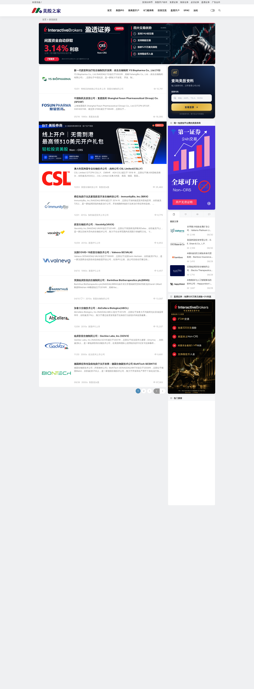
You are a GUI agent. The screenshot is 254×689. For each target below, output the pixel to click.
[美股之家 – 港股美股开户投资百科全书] (46, 10)
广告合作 (216, 2)
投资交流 (162, 10)
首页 (109, 10)
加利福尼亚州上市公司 (98, 215)
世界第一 (195, 426)
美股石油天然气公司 (195, 501)
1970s (174, 413)
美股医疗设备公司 (189, 484)
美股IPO (120, 10)
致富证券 (184, 2)
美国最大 (175, 457)
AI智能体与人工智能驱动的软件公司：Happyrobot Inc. (199, 284)
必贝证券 (195, 2)
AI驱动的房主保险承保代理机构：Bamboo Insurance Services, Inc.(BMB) (199, 257)
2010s (84, 215)
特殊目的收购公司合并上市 (93, 88)
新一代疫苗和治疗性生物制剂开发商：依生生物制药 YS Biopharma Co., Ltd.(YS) (117, 70)
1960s (200, 462)
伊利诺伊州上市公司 (180, 422)
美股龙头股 (94, 116)
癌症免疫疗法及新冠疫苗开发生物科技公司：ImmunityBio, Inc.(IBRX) (111, 196)
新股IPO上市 (94, 243)
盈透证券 (205, 2)
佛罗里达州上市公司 (181, 418)
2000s (84, 354)
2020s (192, 404)
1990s (84, 116)
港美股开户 (133, 10)
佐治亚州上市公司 (96, 354)
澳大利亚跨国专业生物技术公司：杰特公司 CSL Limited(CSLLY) (108, 168)
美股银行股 (197, 435)
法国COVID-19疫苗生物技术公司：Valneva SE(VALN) (103, 252)
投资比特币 (147, 2)
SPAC (186, 10)
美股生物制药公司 (115, 88)
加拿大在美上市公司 (181, 439)
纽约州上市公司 (190, 492)
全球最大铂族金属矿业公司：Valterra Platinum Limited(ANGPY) (199, 230)
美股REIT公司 (198, 466)
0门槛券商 (148, 10)
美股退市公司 (179, 404)
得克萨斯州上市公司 (190, 413)
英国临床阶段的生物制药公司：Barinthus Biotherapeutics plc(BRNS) (112, 280)
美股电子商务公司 (203, 479)
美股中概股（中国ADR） (184, 475)
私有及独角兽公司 (182, 462)
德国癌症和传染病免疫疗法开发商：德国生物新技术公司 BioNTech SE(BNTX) (115, 363)
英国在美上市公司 (179, 435)
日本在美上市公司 (179, 426)
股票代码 (174, 92)
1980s (174, 483)
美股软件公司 (179, 409)
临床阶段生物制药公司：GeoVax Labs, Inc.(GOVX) (101, 335)
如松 (196, 10)
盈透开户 (175, 10)
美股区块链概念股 (197, 409)
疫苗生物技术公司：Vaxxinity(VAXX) (94, 224)
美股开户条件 (161, 2)
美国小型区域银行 (179, 448)
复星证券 (174, 2)
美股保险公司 (177, 501)
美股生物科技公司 (89, 187)
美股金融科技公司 (180, 470)
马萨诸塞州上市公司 (181, 479)
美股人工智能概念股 (181, 431)
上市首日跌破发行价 (180, 466)
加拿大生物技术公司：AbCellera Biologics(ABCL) (101, 308)
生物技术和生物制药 (52, 72)
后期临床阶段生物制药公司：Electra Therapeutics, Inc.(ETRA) (200, 270)
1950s (196, 418)
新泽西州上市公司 (179, 497)
